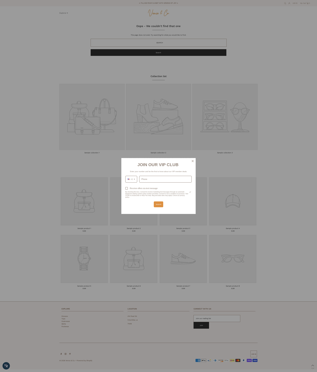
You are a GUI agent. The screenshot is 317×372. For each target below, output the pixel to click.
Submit (158, 204)
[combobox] (131, 179)
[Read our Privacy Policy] (190, 192)
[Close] (193, 161)
